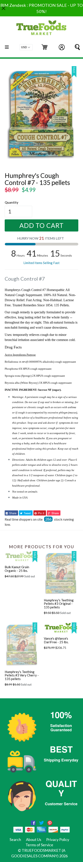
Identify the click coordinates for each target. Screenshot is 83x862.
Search (15, 839)
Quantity (11, 202)
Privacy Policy (57, 839)
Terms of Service (39, 844)
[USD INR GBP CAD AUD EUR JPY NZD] (26, 47)
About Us (33, 839)
